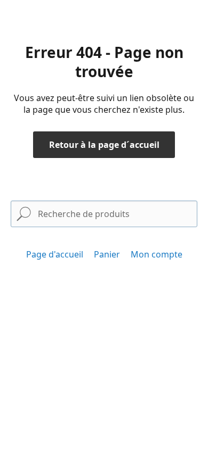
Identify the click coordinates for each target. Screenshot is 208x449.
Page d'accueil (54, 254)
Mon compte (156, 254)
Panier (107, 254)
